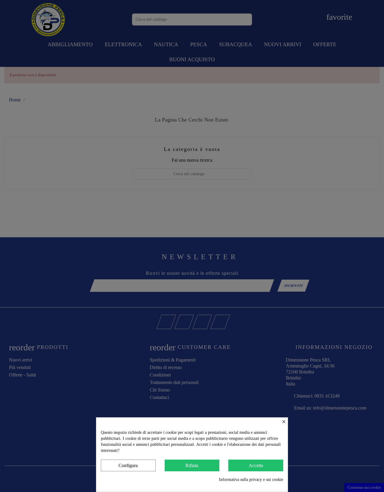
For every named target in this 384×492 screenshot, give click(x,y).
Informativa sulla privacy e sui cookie (251, 479)
